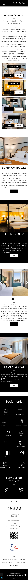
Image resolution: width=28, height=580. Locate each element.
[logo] (11, 501)
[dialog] (2, 578)
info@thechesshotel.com (14, 520)
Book (14, 578)
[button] (1, 151)
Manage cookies (14, 528)
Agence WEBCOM (19, 575)
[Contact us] (25, 575)
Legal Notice (14, 523)
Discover (9, 75)
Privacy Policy (14, 525)
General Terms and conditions (14, 526)
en (2, 574)
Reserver (19, 75)
